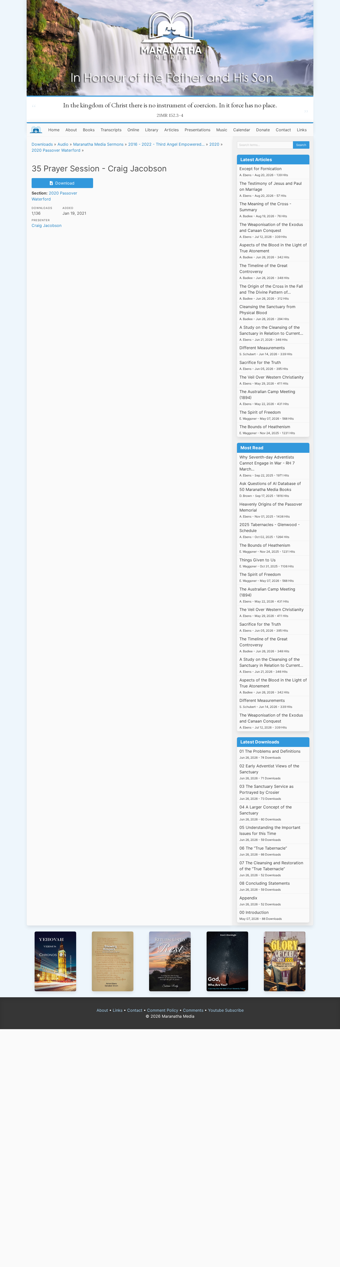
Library (151, 129)
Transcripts (111, 129)
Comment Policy (162, 1010)
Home (53, 129)
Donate (263, 129)
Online (133, 129)
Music (221, 129)
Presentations (197, 129)
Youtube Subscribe (226, 1010)
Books (89, 129)
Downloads (42, 144)
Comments (193, 1010)
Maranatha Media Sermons (98, 144)
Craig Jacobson (46, 225)
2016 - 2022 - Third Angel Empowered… (166, 144)
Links (302, 129)
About (71, 129)
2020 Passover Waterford (56, 150)
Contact (283, 129)
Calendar (241, 129)
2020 (214, 144)
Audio (62, 144)
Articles (171, 129)
